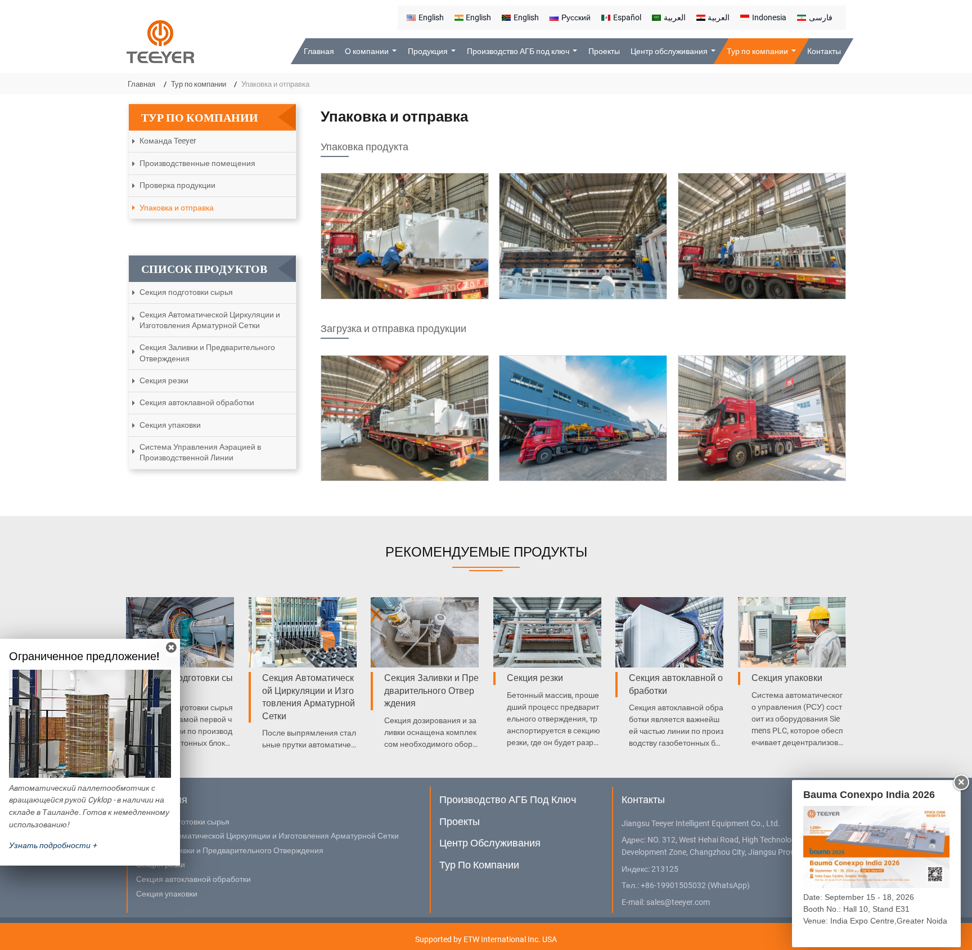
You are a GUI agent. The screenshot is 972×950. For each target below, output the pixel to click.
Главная (319, 51)
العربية (675, 17)
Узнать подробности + (53, 845)
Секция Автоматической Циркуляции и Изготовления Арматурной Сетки (210, 320)
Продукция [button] (428, 51)
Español (627, 17)
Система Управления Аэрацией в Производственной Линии (200, 452)
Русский (576, 17)
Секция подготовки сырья (186, 292)
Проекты (604, 51)
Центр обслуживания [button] (670, 51)
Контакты (823, 51)
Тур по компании (198, 84)
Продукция (161, 799)
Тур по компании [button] (758, 51)
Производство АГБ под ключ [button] (519, 51)
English (431, 17)
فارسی (820, 17)
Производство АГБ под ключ (507, 799)
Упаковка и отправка (177, 207)
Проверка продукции (177, 185)
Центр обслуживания (490, 843)
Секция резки (164, 380)
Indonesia (769, 17)
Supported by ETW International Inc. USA (486, 939)
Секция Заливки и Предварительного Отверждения (207, 352)
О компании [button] (367, 51)
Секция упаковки (170, 424)
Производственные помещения (197, 163)
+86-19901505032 (673, 885)
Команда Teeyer (168, 140)
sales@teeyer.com (678, 902)
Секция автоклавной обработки (197, 402)
